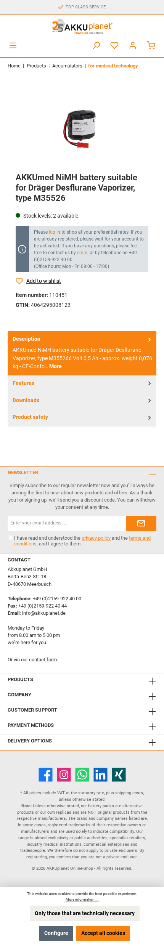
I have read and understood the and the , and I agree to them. (82, 541)
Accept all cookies (103, 933)
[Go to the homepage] (82, 26)
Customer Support (32, 710)
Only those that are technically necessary (85, 913)
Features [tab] (23, 383)
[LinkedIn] (100, 774)
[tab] (82, 353)
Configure (56, 933)
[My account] (133, 45)
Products (20, 679)
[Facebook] (45, 774)
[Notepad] (114, 45)
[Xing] (118, 774)
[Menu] (13, 45)
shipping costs (129, 792)
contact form (43, 659)
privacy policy (96, 538)
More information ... (82, 899)
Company (19, 694)
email (82, 252)
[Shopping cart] (151, 45)
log (52, 232)
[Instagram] (63, 774)
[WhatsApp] (82, 774)
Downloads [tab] (26, 400)
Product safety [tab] (30, 417)
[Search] (96, 45)
